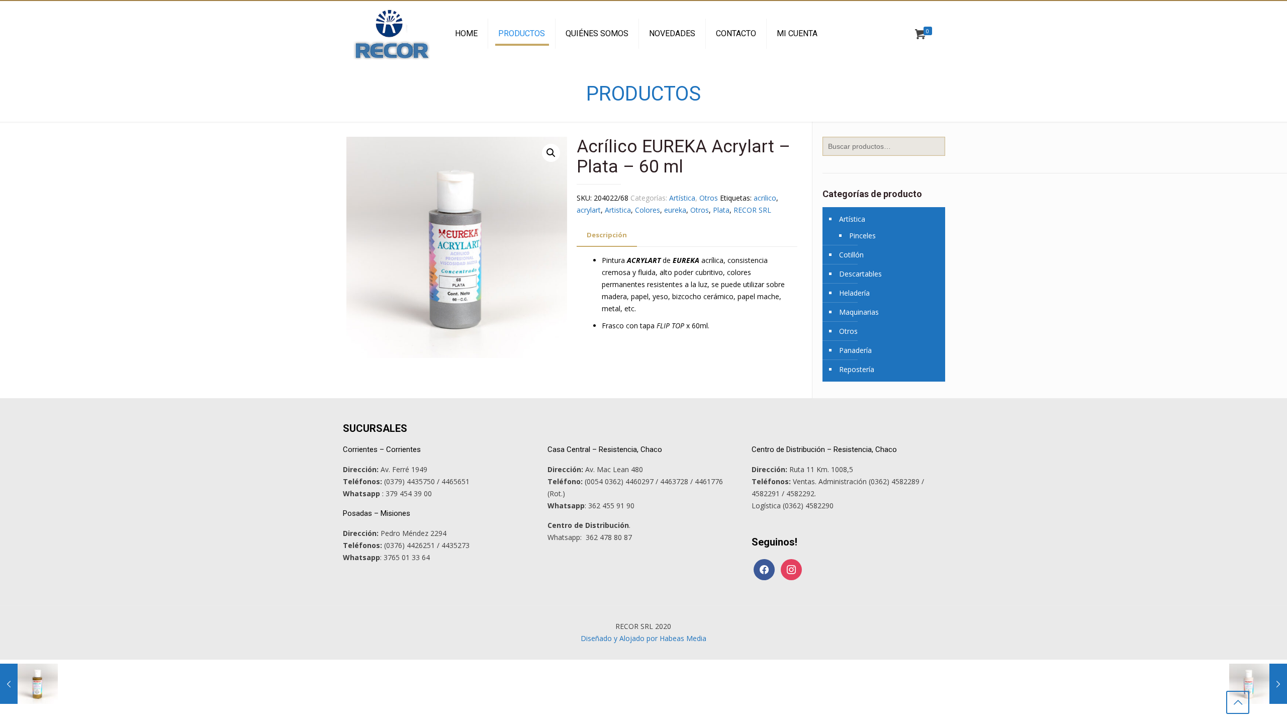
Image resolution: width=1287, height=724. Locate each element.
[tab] (607, 235)
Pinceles (862, 235)
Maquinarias (859, 312)
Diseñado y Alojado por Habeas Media (643, 638)
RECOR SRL (752, 210)
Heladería (854, 293)
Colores (647, 210)
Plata (721, 210)
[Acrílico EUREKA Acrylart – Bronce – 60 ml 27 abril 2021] (29, 684)
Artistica (618, 210)
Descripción (607, 234)
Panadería (855, 350)
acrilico (765, 198)
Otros (708, 198)
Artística (682, 198)
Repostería (856, 369)
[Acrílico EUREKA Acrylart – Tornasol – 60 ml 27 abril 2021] (1258, 684)
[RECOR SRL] (391, 33)
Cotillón (851, 254)
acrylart (589, 210)
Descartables (860, 274)
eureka (675, 210)
